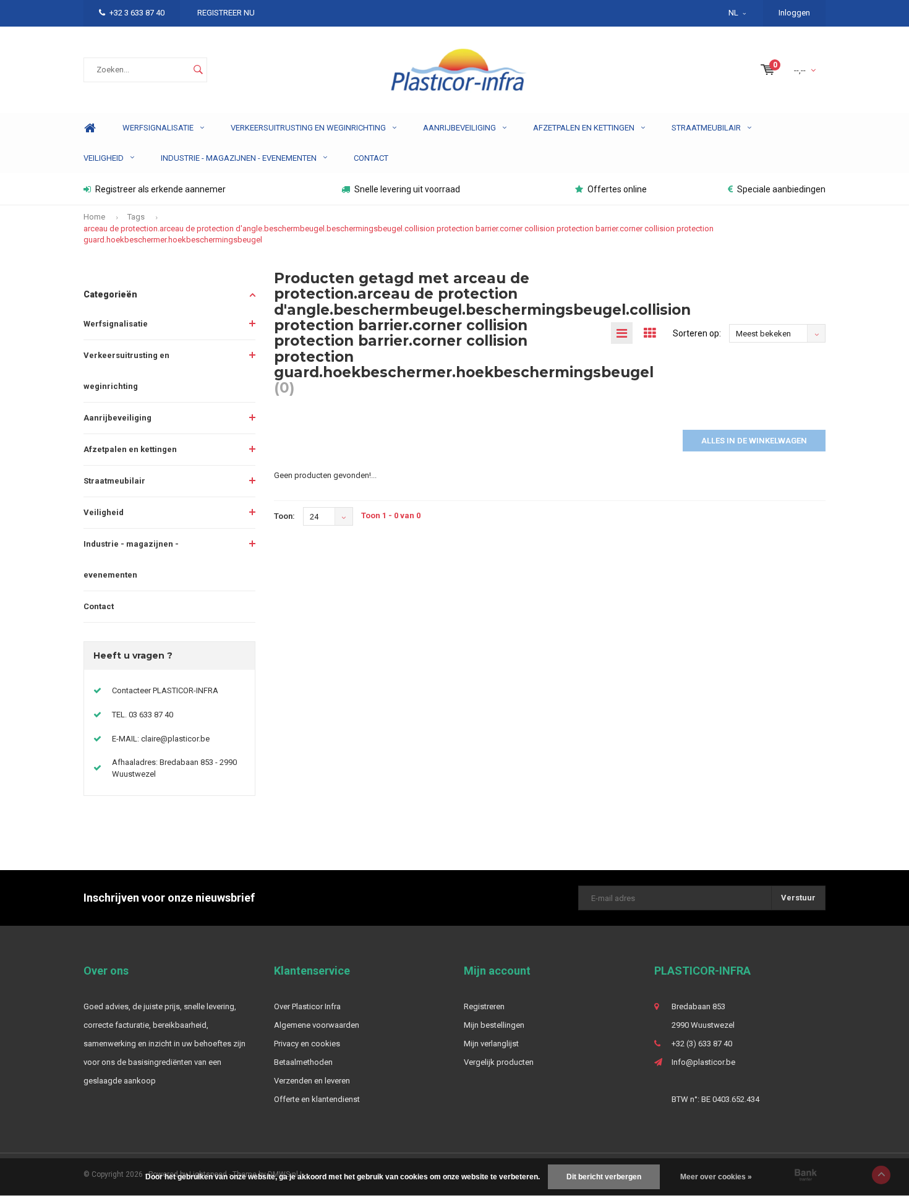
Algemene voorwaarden (316, 1025)
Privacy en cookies (307, 1043)
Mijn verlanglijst (491, 1043)
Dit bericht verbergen (603, 1177)
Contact (371, 158)
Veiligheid (103, 158)
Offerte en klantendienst (317, 1099)
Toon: (284, 516)
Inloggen (794, 12)
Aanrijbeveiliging (459, 127)
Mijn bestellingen (494, 1025)
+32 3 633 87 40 (136, 12)
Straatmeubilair (706, 127)
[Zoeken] (198, 70)
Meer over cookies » (716, 1177)
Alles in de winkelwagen (754, 440)
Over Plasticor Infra (307, 1006)
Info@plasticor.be (703, 1062)
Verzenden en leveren (312, 1080)
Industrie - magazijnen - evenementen (239, 158)
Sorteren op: (697, 333)
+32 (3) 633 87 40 (702, 1043)
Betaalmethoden (303, 1062)
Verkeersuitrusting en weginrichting (308, 127)
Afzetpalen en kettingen (583, 127)
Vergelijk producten (499, 1062)
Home (89, 128)
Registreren (484, 1006)
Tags (136, 216)
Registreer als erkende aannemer (160, 189)
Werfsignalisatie (158, 127)
